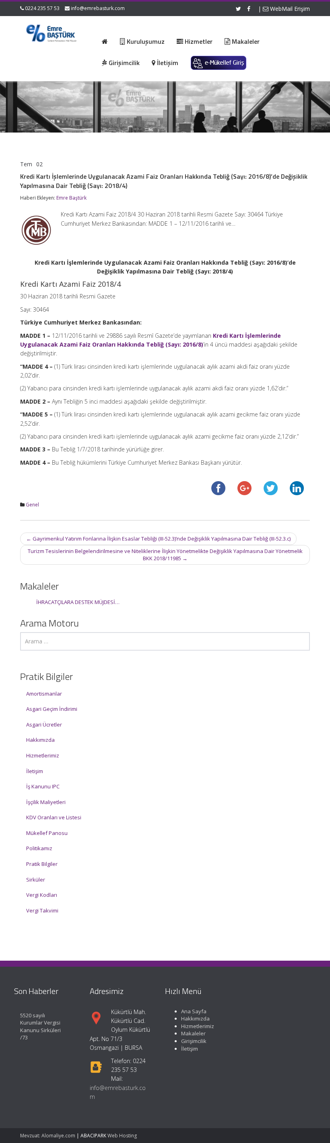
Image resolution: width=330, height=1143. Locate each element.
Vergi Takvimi (42, 910)
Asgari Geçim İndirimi (51, 708)
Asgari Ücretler (44, 724)
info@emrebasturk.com (98, 8)
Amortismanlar (44, 693)
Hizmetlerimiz (42, 755)
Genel (32, 504)
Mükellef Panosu (47, 833)
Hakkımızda (40, 739)
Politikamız (39, 848)
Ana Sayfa (193, 1011)
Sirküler (35, 879)
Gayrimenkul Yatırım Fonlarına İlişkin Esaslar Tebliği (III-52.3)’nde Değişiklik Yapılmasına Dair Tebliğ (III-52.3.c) (158, 538)
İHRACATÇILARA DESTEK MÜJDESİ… (78, 602)
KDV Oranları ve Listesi (53, 817)
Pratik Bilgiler (42, 863)
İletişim (34, 771)
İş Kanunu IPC (43, 786)
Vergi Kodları (41, 894)
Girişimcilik (193, 1041)
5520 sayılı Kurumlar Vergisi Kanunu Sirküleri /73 (40, 1026)
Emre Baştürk (71, 197)
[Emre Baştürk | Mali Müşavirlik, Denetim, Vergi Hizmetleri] (51, 32)
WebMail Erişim (289, 8)
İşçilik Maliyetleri (46, 802)
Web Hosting (122, 1135)
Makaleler (193, 1033)
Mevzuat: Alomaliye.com (47, 1135)
